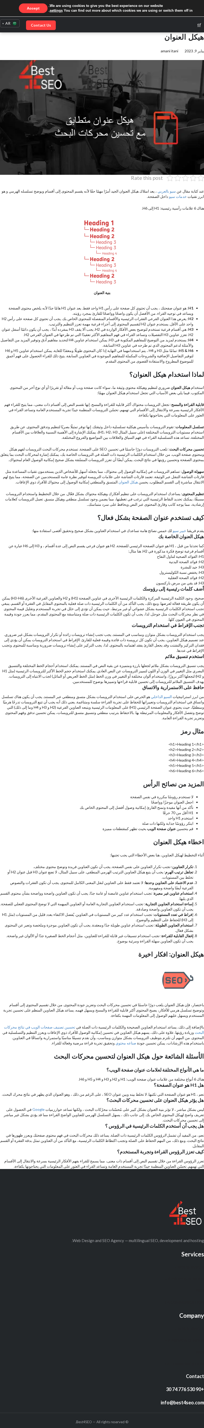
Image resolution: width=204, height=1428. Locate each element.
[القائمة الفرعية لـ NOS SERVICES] (176, 1267)
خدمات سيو (178, 196)
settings (56, 10)
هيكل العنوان (128, 482)
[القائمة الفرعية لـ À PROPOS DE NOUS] (166, 1279)
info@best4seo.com (182, 1402)
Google (38, 1109)
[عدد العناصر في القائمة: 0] (199, 25)
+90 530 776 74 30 (185, 1389)
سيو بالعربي (167, 191)
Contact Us (41, 25)
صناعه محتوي (126, 1043)
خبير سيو (179, 530)
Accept (33, 8)
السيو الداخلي (161, 696)
